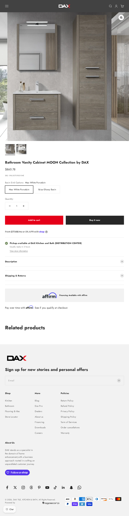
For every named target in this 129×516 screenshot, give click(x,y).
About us (39, 416)
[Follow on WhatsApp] (79, 487)
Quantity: (9, 198)
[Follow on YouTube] (47, 487)
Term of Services (69, 422)
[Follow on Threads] (31, 487)
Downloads (40, 427)
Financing (39, 422)
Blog (37, 400)
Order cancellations (70, 427)
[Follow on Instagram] (23, 487)
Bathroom (9, 406)
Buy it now (94, 220)
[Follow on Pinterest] (39, 487)
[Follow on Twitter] (15, 487)
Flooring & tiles (12, 411)
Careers (38, 433)
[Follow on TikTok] (55, 487)
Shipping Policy (68, 416)
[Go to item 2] (21, 149)
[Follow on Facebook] (7, 487)
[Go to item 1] (10, 149)
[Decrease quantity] (9, 206)
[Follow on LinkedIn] (63, 487)
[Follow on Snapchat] (71, 487)
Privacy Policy (67, 411)
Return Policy (67, 400)
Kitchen (8, 400)
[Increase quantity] (23, 206)
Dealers (38, 411)
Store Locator (11, 416)
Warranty (65, 433)
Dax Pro (38, 406)
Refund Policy (67, 406)
